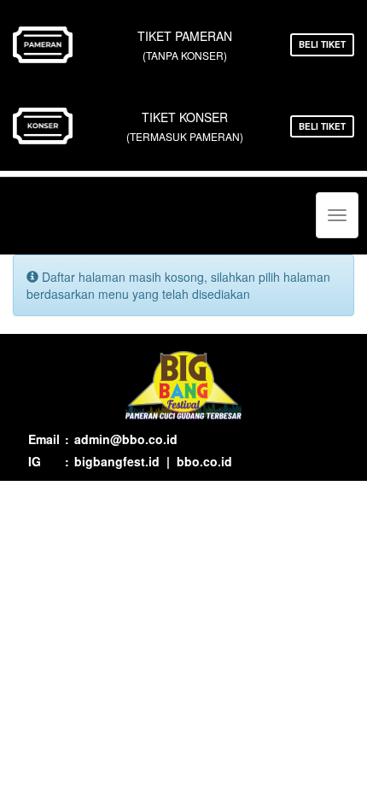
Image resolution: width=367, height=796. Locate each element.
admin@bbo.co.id (126, 439)
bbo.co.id (204, 461)
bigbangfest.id (117, 461)
